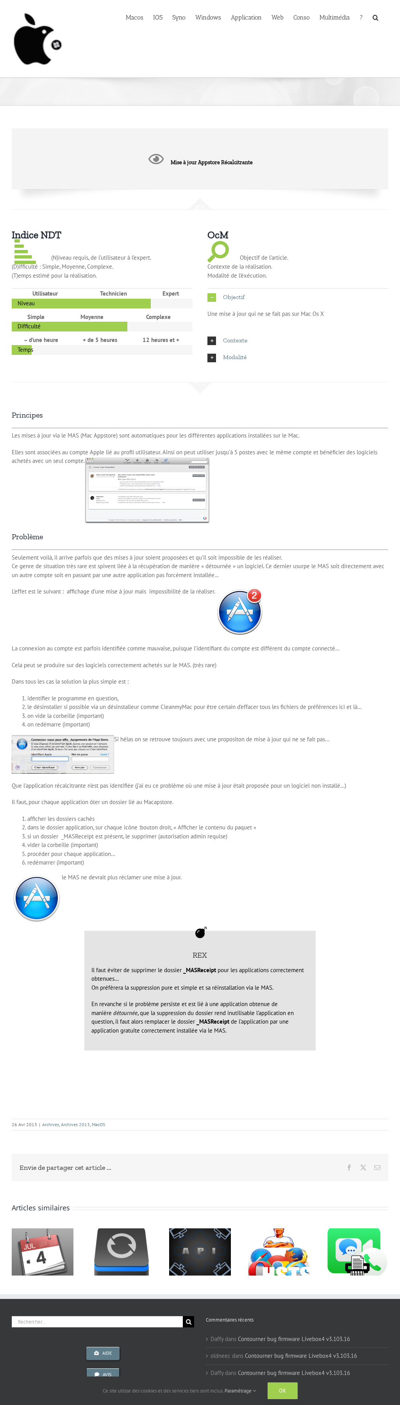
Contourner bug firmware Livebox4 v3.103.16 (294, 1339)
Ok (282, 1390)
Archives (50, 1124)
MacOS (98, 1124)
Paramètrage (239, 1390)
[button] (376, 17)
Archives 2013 (75, 1124)
